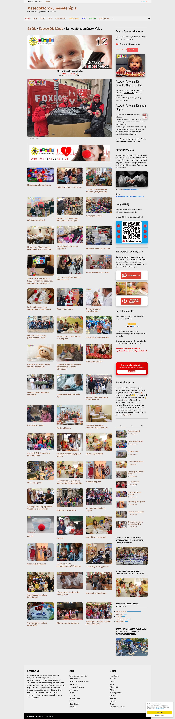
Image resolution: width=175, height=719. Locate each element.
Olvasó (42, 18)
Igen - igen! (120, 614)
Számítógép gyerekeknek (36, 220)
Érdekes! (119, 616)
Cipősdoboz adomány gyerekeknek (69, 187)
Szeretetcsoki (60, 18)
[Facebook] (142, 1)
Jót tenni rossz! (121, 619)
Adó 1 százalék (73, 690)
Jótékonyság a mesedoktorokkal (97, 337)
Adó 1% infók (114, 687)
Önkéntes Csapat (133, 451)
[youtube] (146, 1)
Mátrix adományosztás (65, 309)
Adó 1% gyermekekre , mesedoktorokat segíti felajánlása (69, 565)
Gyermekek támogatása (35, 425)
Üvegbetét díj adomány (117, 707)
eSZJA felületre (129, 93)
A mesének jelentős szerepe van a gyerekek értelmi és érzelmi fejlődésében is (69, 366)
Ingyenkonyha (114, 676)
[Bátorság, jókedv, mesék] (121, 512)
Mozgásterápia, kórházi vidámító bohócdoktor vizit (68, 278)
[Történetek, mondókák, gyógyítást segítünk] (121, 522)
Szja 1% (30, 536)
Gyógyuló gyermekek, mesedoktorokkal (93, 310)
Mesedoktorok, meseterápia (52, 8)
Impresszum (31, 716)
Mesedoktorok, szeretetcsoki (96, 537)
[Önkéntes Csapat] (121, 452)
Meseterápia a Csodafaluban (96, 593)
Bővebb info (160, 708)
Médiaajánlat (49, 716)
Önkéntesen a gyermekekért (66, 510)
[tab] (121, 426)
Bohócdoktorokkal (134, 431)
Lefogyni (71, 693)
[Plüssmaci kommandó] (121, 442)
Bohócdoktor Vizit (74, 679)
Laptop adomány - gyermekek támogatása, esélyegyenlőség (96, 190)
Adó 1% (27, 18)
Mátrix (84, 18)
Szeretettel (60, 538)
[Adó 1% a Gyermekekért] (121, 462)
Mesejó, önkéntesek (64, 428)
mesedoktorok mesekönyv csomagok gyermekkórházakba (97, 426)
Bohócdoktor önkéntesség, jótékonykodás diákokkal (36, 336)
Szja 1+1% (72, 696)
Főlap (35, 18)
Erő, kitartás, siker (133, 482)
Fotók (50, 18)
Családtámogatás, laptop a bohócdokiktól (37, 596)
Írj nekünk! (127, 415)
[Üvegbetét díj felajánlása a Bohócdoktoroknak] (132, 232)
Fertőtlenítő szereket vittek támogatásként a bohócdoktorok (39, 308)
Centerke (92, 18)
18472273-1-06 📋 (70, 73)
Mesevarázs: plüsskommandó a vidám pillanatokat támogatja (68, 219)
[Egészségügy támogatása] (121, 502)
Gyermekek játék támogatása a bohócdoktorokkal (38, 454)
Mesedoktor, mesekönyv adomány (98, 248)
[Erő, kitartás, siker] (121, 482)
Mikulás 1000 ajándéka (94, 362)
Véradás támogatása (93, 482)
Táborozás (72, 707)
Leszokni (71, 701)
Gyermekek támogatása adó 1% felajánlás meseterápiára (38, 365)
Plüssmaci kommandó (135, 441)
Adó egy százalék (74, 698)
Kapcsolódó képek (51, 28)
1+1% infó (113, 679)
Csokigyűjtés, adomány (94, 216)
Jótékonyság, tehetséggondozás (97, 566)
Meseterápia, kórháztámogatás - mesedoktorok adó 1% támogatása (39, 248)
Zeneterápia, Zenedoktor (76, 687)
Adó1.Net (113, 690)
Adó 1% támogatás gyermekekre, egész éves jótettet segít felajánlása (69, 482)
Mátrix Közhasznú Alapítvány (78, 676)
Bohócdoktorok (73, 704)
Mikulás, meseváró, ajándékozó (68, 623)
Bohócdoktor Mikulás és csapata (97, 272)
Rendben (159, 712)
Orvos (112, 704)
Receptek (113, 698)
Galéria (31, 28)
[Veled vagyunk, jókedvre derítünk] (121, 472)
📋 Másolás (132, 50)
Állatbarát (113, 696)
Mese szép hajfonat (34, 483)
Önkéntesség (74, 18)
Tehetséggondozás (116, 693)
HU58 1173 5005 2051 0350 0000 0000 (130, 196)
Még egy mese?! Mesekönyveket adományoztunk (68, 593)
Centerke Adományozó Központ (79, 682)
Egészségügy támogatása (36, 564)
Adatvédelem (40, 716)
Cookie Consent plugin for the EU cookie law (159, 715)
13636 (112, 684)
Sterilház (113, 701)
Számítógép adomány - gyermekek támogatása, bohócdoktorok (39, 507)
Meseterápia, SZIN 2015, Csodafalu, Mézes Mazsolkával (98, 622)
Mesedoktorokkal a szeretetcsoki (39, 185)
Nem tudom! (120, 621)
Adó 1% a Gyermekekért (94, 454)
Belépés (48, 1)
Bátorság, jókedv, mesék (136, 512)
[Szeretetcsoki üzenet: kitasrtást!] (121, 492)
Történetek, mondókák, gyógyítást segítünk (135, 523)
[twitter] (144, 1)
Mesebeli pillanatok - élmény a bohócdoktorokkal (97, 398)
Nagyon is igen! (121, 611)
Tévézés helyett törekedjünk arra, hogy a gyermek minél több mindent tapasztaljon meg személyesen (40, 280)
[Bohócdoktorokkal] (121, 431)
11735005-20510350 (130, 189)
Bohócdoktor (104, 18)
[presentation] (121, 426)
